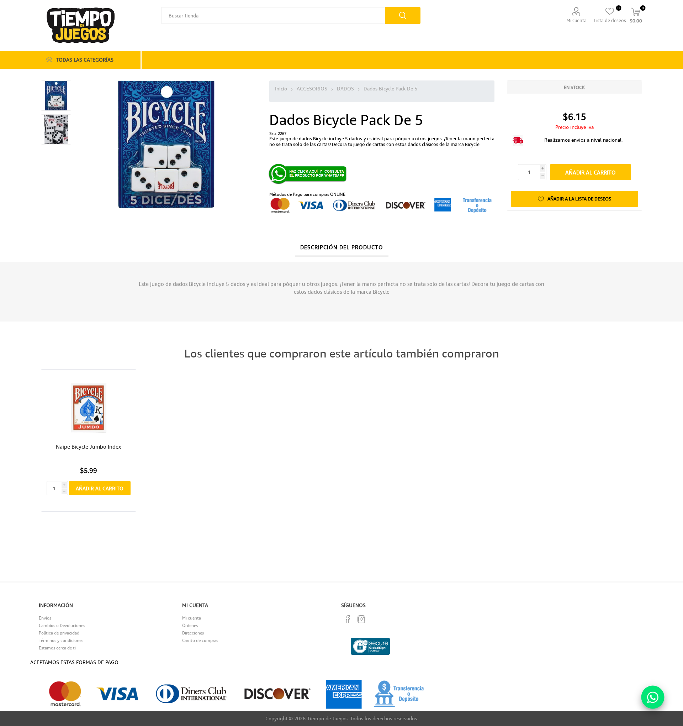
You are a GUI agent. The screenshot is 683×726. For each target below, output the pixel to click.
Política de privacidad (59, 633)
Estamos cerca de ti (57, 648)
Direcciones (193, 633)
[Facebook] (348, 619)
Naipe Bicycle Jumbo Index (88, 446)
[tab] (341, 247)
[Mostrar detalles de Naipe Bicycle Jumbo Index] (88, 407)
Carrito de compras (200, 640)
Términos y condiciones (61, 640)
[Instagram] (361, 619)
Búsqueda (402, 15)
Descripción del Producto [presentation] (341, 247)
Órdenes (190, 625)
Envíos (45, 618)
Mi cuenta (576, 20)
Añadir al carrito (590, 172)
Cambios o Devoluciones (62, 625)
